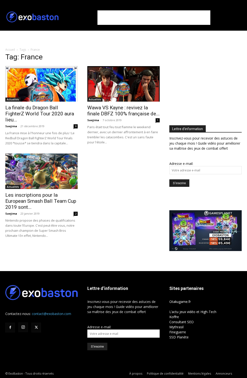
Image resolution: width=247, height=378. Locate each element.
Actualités (13, 99)
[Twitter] (36, 327)
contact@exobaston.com (51, 313)
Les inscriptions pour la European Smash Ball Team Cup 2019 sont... (40, 201)
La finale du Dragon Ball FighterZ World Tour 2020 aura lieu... (39, 114)
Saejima (11, 126)
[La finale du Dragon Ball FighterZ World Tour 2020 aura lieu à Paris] (41, 84)
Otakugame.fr (180, 301)
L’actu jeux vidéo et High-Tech (192, 311)
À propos (135, 373)
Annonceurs (224, 373)
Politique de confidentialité (165, 373)
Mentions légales (199, 373)
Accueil (10, 50)
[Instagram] (23, 327)
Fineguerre (177, 332)
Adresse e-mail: (181, 163)
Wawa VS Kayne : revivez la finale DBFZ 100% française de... (123, 111)
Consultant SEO (181, 322)
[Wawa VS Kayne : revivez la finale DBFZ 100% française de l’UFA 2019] (123, 84)
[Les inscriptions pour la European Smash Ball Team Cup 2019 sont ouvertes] (41, 171)
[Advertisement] (153, 17)
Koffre (174, 317)
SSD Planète (179, 337)
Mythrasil (176, 327)
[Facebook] (10, 327)
